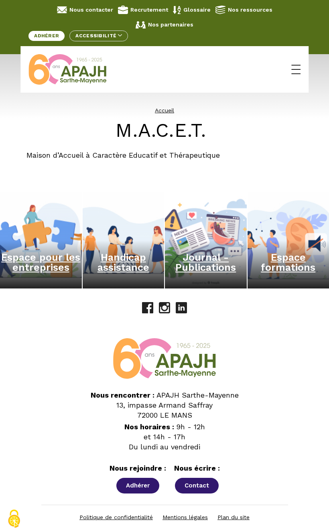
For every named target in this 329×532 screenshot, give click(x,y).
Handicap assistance (123, 262)
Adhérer (46, 36)
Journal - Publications (205, 262)
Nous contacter (91, 9)
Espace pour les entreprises (40, 262)
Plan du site (233, 517)
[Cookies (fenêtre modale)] (14, 519)
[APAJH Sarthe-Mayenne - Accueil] (73, 69)
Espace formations (288, 262)
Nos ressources (250, 9)
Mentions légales (185, 517)
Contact (197, 485)
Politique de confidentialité (116, 517)
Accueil (164, 110)
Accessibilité (96, 36)
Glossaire (197, 9)
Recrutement (149, 9)
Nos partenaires (170, 24)
